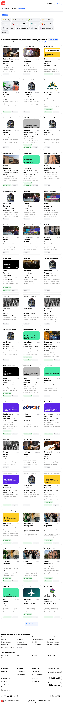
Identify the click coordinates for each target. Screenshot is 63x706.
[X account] (14, 696)
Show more (20, 647)
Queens (3, 658)
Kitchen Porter (35, 20)
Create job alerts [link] (53, 39)
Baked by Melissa (49, 586)
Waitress (34, 636)
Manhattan (4, 655)
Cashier (3, 639)
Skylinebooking (27, 586)
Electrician (35, 642)
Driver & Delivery (20, 20)
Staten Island (51, 655)
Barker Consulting (49, 511)
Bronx (18, 655)
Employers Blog (6, 678)
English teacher (6, 642)
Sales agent (20, 642)
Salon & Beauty (9, 28)
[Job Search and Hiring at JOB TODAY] (3, 3)
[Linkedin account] (17, 696)
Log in (58, 3)
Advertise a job (6, 675)
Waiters (7, 24)
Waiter (19, 636)
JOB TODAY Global (22, 675)
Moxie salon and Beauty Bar (10, 511)
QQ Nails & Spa (48, 46)
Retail (35, 28)
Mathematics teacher (8, 647)
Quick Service (48, 24)
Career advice (21, 671)
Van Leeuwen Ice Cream (30, 80)
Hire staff (50, 3)
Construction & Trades (21, 24)
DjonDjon (47, 329)
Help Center (36, 681)
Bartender (20, 639)
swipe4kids (26, 401)
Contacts (35, 678)
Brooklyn (34, 655)
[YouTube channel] (11, 696)
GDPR (50, 700)
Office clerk (50, 639)
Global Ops (26, 191)
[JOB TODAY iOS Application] (51, 672)
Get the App (36, 671)
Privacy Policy (31, 700)
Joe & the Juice (7, 46)
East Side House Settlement (51, 473)
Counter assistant (37, 639)
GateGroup (6, 80)
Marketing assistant (53, 644)
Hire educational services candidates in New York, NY (30, 42)
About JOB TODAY (37, 675)
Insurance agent (22, 644)
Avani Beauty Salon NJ (50, 153)
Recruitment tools (6, 690)
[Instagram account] (5, 696)
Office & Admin (23, 28)
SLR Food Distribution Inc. (10, 586)
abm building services (29, 329)
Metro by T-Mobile (28, 46)
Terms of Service (41, 700)
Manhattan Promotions (50, 80)
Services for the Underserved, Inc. (28, 154)
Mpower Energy (7, 258)
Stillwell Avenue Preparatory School (31, 118)
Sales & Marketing (47, 28)
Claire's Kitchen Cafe (50, 191)
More (4, 32)
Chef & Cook (48, 20)
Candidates (4, 681)
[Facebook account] (8, 696)
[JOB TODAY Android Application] (58, 672)
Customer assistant (53, 642)
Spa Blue (25, 511)
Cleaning (7, 20)
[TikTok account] (2, 696)
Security (36, 24)
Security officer (36, 644)
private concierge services (10, 473)
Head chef (4, 644)
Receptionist (51, 636)
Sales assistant (5, 636)
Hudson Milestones (8, 153)
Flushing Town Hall (49, 549)
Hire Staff (4, 671)
